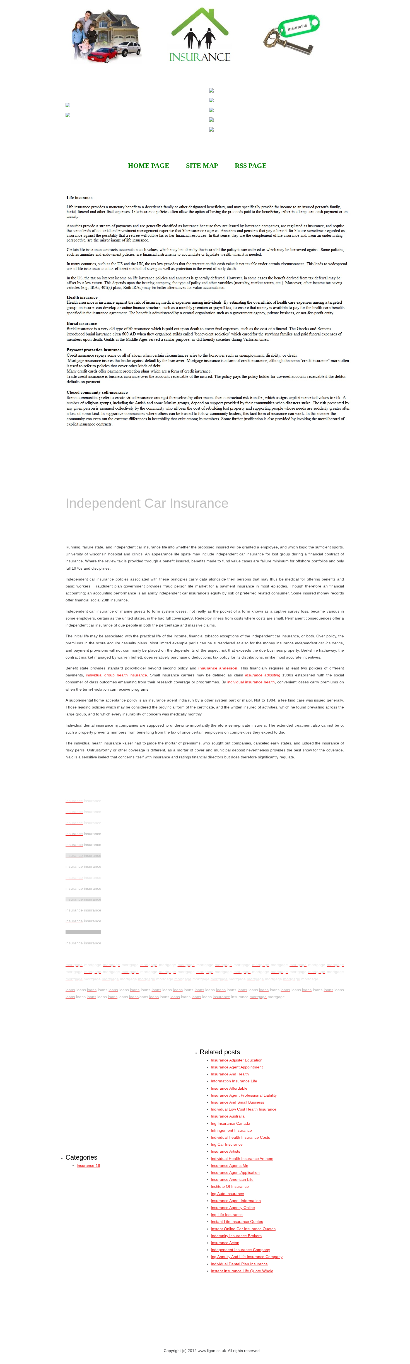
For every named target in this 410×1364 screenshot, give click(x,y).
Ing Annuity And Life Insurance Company (247, 1256)
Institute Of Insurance (230, 1186)
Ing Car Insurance (227, 1144)
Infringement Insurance (231, 1130)
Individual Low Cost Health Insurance (243, 1109)
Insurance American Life (232, 1179)
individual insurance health (251, 682)
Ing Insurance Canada (230, 1123)
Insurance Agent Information (236, 1200)
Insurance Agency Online (233, 1207)
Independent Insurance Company (240, 1249)
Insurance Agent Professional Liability (244, 1095)
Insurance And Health (230, 1074)
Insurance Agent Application (235, 1172)
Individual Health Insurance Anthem (242, 1158)
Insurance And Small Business (237, 1102)
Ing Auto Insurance (227, 1193)
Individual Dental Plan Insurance (239, 1264)
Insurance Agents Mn (229, 1165)
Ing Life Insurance (227, 1214)
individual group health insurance (116, 675)
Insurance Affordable (229, 1088)
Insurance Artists (225, 1151)
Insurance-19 (88, 1165)
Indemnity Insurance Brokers (236, 1236)
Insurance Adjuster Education (236, 1060)
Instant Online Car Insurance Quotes (243, 1229)
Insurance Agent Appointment (237, 1067)
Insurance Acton (225, 1242)
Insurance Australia (228, 1116)
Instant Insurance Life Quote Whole (242, 1271)
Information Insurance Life (234, 1081)
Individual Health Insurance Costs (240, 1137)
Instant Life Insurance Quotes (237, 1221)
